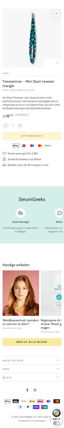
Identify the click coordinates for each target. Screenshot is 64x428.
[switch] (56, 423)
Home (5, 73)
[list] (32, 220)
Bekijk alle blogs (32, 341)
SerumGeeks (26, 416)
